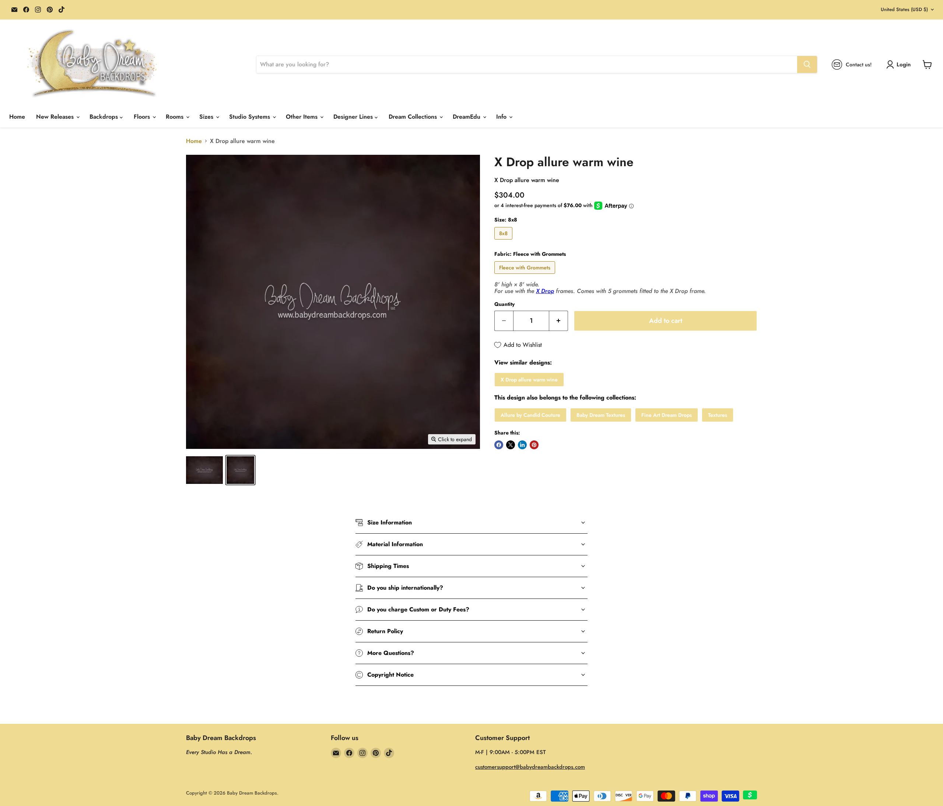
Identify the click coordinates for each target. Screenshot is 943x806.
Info (502, 116)
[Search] (807, 64)
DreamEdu (467, 116)
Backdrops (105, 116)
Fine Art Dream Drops (666, 415)
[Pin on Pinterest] (534, 444)
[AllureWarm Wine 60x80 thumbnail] (204, 470)
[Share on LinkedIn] (522, 444)
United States (904, 9)
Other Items (302, 116)
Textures (717, 415)
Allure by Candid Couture (530, 415)
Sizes (207, 116)
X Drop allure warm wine (529, 379)
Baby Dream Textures (600, 415)
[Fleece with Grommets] (525, 275)
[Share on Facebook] (498, 444)
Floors (143, 116)
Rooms (175, 116)
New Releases (56, 116)
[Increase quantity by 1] (558, 321)
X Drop (545, 291)
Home (17, 116)
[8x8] (504, 241)
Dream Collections (414, 116)
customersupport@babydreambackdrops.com (530, 767)
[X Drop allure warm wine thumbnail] (240, 470)
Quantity (504, 304)
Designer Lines (354, 116)
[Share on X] (510, 444)
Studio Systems (250, 116)
